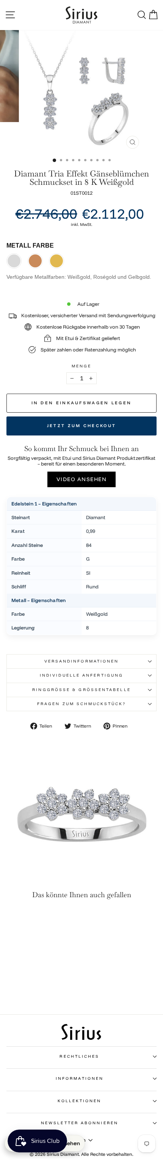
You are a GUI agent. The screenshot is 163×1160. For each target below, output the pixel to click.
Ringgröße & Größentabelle (81, 689)
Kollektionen (79, 1100)
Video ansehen (81, 479)
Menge (81, 366)
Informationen (79, 1078)
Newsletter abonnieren (79, 1122)
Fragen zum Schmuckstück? (81, 703)
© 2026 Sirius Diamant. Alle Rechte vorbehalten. (81, 1154)
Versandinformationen (81, 661)
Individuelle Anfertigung (81, 675)
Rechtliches (79, 1056)
